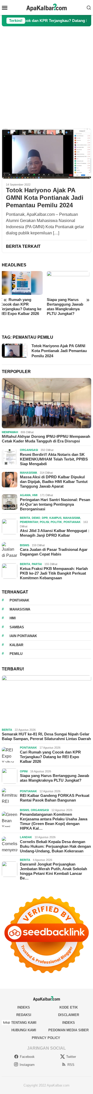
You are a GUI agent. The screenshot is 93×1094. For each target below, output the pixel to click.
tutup (6, 1022)
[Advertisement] (46, 77)
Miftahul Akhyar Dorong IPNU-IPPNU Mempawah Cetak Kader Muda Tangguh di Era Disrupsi (46, 438)
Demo (36, 517)
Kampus (55, 517)
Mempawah (10, 432)
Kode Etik (68, 1007)
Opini (24, 771)
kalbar (16, 645)
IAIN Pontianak (23, 636)
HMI (34, 495)
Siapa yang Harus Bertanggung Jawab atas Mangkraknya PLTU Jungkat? (20, 306)
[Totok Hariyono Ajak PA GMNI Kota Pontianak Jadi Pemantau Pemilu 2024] (46, 154)
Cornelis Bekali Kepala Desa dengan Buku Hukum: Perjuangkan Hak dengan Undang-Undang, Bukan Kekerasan (55, 846)
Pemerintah (29, 522)
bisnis (24, 545)
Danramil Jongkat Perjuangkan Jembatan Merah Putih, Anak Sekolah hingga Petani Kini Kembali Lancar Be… (53, 871)
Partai (37, 564)
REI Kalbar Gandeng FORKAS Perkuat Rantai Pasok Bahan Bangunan (67, 306)
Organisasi (29, 449)
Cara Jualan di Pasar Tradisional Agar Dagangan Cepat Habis (54, 551)
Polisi (44, 522)
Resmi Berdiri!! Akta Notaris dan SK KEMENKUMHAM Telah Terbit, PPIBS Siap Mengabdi (54, 459)
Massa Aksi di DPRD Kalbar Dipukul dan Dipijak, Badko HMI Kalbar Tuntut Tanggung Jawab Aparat (54, 481)
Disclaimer (68, 1015)
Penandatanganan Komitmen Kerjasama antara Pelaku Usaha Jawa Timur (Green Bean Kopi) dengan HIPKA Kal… (53, 821)
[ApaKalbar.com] (46, 7)
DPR (45, 517)
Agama (25, 495)
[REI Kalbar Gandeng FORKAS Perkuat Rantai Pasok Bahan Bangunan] (70, 283)
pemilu (16, 654)
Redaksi (23, 1015)
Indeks (23, 1007)
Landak (26, 837)
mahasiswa (20, 609)
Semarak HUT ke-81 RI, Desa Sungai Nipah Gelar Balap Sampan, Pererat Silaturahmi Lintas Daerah (46, 736)
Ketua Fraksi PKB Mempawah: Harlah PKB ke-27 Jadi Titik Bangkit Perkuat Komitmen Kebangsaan (54, 573)
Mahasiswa (28, 472)
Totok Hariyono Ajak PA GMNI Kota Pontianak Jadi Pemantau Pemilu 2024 (44, 198)
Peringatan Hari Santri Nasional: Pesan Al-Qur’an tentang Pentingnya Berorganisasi (55, 504)
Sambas (17, 627)
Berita (25, 517)
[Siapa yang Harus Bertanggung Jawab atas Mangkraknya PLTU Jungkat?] (23, 283)
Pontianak (72, 522)
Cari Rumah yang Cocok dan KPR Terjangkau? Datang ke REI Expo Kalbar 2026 (50, 757)
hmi (13, 618)
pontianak (19, 600)
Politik (56, 522)
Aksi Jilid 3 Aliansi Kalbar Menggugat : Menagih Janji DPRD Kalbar (54, 532)
